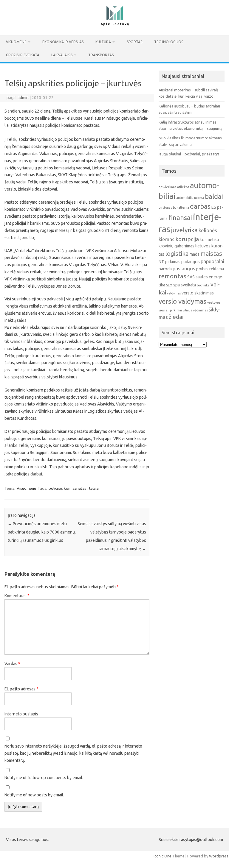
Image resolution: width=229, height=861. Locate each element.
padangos (190, 261)
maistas (211, 253)
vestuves (213, 302)
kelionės (208, 230)
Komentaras (17, 595)
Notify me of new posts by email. (34, 795)
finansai (180, 217)
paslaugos (184, 268)
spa (176, 285)
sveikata (188, 285)
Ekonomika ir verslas (62, 42)
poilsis (202, 268)
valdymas (174, 293)
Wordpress (218, 856)
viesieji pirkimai (170, 310)
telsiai (94, 488)
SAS (191, 276)
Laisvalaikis (61, 55)
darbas (200, 206)
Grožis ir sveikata (22, 55)
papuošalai (212, 261)
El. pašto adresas (21, 689)
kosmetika (209, 239)
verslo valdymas (182, 301)
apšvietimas (167, 187)
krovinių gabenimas (176, 246)
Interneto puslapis (21, 714)
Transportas (101, 55)
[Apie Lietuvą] (114, 25)
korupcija (187, 239)
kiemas (166, 239)
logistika (177, 253)
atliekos (183, 187)
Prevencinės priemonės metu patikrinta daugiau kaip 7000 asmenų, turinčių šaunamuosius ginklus (42, 532)
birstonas (165, 207)
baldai (214, 196)
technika (203, 285)
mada (194, 254)
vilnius (187, 310)
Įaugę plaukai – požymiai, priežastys (189, 154)
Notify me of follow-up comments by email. (43, 777)
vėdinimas (200, 310)
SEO (169, 285)
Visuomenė (16, 42)
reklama (216, 268)
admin (23, 97)
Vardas (12, 663)
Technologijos (168, 42)
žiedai (176, 316)
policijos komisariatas (67, 488)
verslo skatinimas (198, 293)
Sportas (134, 42)
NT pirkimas (169, 261)
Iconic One (162, 856)
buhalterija (181, 207)
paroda (165, 268)
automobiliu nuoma (190, 197)
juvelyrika (184, 230)
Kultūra (103, 42)
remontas (172, 276)
